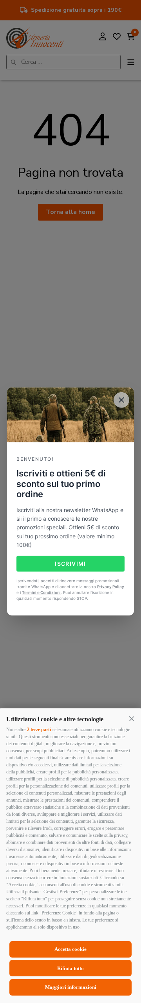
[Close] (121, 400)
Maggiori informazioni (70, 987)
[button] (131, 718)
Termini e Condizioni (41, 592)
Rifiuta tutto (70, 968)
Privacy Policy (110, 586)
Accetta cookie (70, 949)
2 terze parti (39, 729)
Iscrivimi (70, 563)
